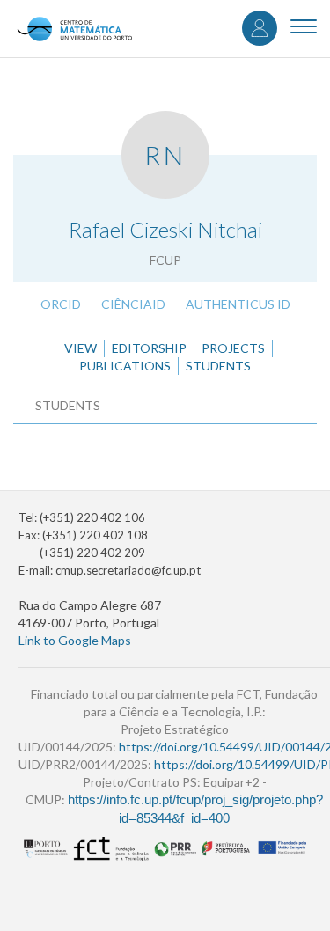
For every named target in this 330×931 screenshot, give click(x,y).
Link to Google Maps (74, 640)
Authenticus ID (238, 304)
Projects (233, 348)
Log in (259, 28)
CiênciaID (133, 304)
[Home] (74, 28)
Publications (125, 365)
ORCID (60, 304)
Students (218, 365)
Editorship (149, 348)
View (80, 348)
